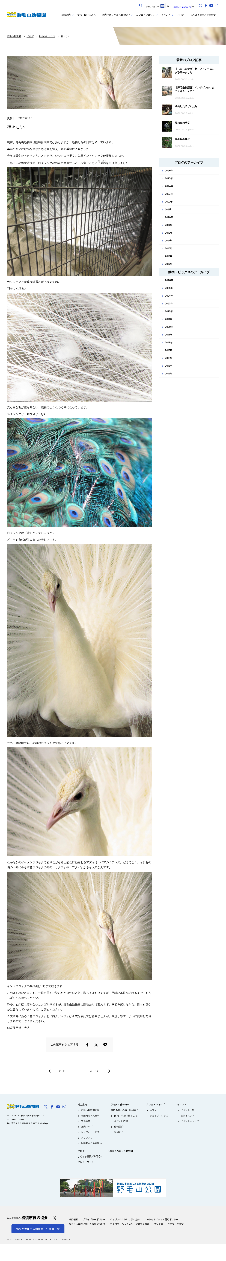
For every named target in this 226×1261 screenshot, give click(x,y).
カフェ (153, 1110)
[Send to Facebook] (87, 1044)
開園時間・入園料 (90, 1115)
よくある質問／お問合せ (203, 14)
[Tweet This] (96, 1044)
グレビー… (63, 1071)
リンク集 (158, 1224)
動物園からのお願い (91, 1143)
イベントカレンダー (191, 1121)
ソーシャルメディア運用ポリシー (161, 1219)
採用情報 (73, 1219)
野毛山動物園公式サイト (26, 15)
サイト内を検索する (140, 5)
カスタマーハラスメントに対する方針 (129, 1224)
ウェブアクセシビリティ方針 (125, 1219)
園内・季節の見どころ (125, 1115)
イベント (166, 14)
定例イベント (187, 1115)
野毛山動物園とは (90, 1110)
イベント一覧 (187, 1110)
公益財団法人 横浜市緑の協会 (27, 1218)
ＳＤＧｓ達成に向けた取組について (87, 1224)
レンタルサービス (90, 1132)
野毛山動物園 (23, 1106)
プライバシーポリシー (94, 1219)
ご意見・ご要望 (176, 1224)
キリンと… (95, 1071)
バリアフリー (88, 1137)
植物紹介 (118, 1132)
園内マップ (87, 1126)
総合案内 (66, 14)
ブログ (180, 14)
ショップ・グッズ (159, 1115)
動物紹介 (118, 1126)
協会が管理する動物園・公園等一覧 (38, 1229)
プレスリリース (86, 1162)
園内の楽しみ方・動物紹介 (116, 14)
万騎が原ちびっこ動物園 (120, 1151)
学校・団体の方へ (86, 14)
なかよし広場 (121, 1121)
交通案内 (85, 1121)
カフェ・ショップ (145, 14)
